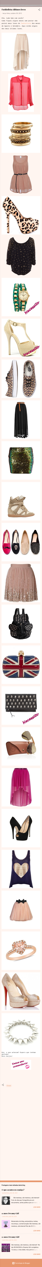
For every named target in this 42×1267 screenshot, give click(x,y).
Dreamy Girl (14, 3)
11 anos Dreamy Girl (10, 1213)
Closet (9, 1086)
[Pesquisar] (39, 4)
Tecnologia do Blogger (22, 1263)
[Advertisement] (21, 1156)
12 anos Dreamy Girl (10, 1237)
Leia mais (36, 1207)
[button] (39, 10)
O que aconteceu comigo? (13, 1190)
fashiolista (26, 23)
